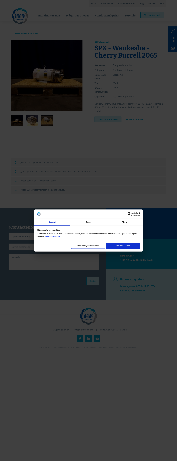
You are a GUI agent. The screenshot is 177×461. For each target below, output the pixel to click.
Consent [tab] (52, 222)
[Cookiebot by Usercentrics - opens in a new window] (129, 214)
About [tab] (124, 222)
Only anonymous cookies (88, 246)
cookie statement (52, 236)
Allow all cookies (123, 246)
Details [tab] (89, 222)
